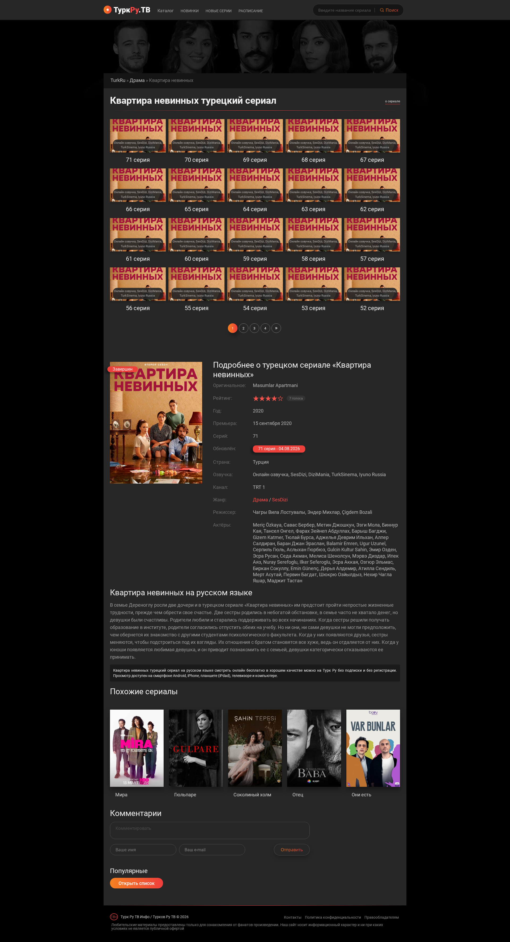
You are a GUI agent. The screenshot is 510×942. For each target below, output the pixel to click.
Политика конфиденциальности (333, 917)
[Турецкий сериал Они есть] (373, 748)
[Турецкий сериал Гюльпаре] (196, 748)
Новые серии (219, 11)
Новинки (190, 11)
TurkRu (117, 80)
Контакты (292, 917)
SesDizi (280, 499)
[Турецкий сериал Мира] (137, 748)
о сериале (392, 101)
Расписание (251, 11)
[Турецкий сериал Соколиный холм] (255, 748)
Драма (137, 80)
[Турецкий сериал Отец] (314, 748)
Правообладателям (381, 917)
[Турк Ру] (127, 10)
